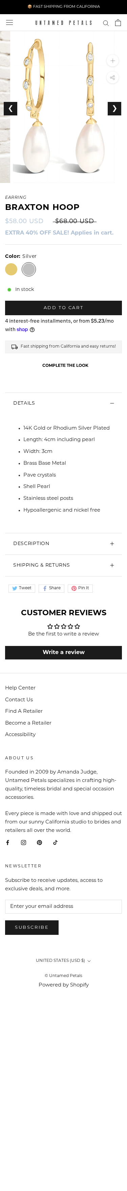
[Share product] (113, 77)
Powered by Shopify (64, 985)
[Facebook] (7, 843)
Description (31, 543)
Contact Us (19, 700)
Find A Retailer (24, 711)
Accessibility (20, 734)
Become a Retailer (28, 723)
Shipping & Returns (41, 565)
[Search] (106, 23)
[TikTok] (55, 843)
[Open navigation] (9, 22)
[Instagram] (23, 843)
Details (24, 403)
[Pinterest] (39, 843)
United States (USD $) (60, 961)
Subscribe (32, 927)
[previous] (7, 186)
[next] (119, 186)
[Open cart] (118, 22)
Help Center (20, 688)
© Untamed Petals (63, 976)
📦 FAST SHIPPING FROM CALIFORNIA (63, 7)
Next (114, 108)
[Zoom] (113, 60)
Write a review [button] (64, 652)
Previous (10, 108)
